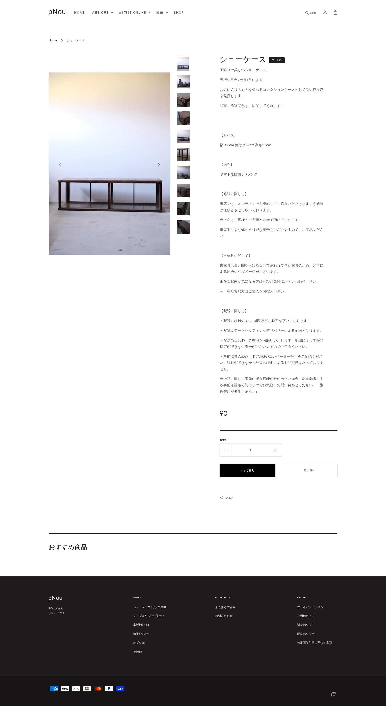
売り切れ (309, 470)
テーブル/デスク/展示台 (148, 616)
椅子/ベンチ (141, 633)
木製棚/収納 (141, 625)
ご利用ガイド (306, 616)
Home (53, 40)
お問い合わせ (224, 616)
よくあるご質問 (225, 607)
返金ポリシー (306, 625)
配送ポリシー (306, 633)
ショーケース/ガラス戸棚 (149, 607)
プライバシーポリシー (311, 607)
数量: (223, 440)
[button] (311, 12)
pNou (52, 613)
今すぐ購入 (247, 470)
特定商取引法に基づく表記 (314, 642)
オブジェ (139, 642)
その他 (137, 651)
